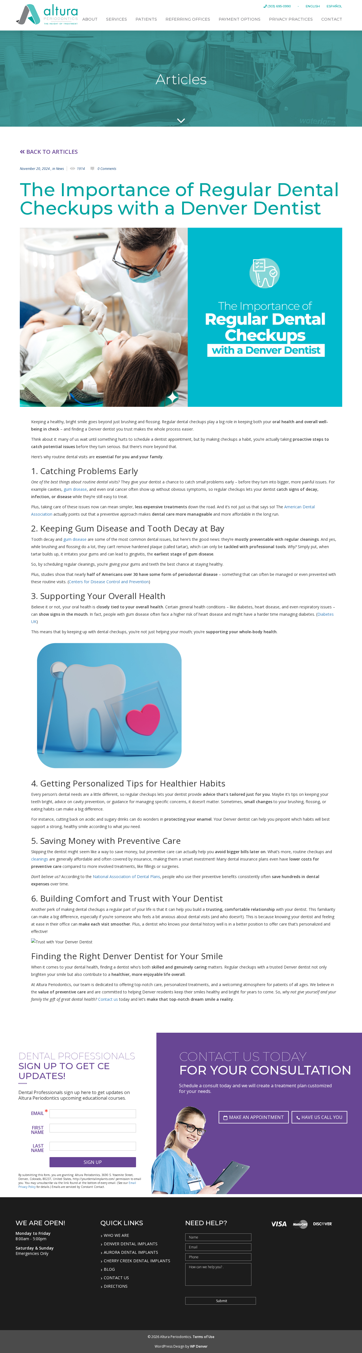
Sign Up (93, 1162)
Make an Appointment (256, 1117)
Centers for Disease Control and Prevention (109, 581)
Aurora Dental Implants (131, 1252)
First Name (37, 1130)
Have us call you (321, 1117)
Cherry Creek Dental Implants (137, 1261)
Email (37, 1113)
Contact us (108, 999)
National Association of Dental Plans (126, 876)
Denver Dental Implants (131, 1244)
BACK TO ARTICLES (51, 151)
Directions (116, 1286)
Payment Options (239, 19)
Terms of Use (203, 1336)
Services (116, 19)
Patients (146, 19)
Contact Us (116, 1278)
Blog (109, 1269)
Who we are (116, 1235)
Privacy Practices (291, 19)
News (60, 168)
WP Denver (199, 1346)
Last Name (37, 1148)
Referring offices (187, 19)
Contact (331, 19)
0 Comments (107, 168)
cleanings (39, 859)
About (90, 19)
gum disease (75, 489)
